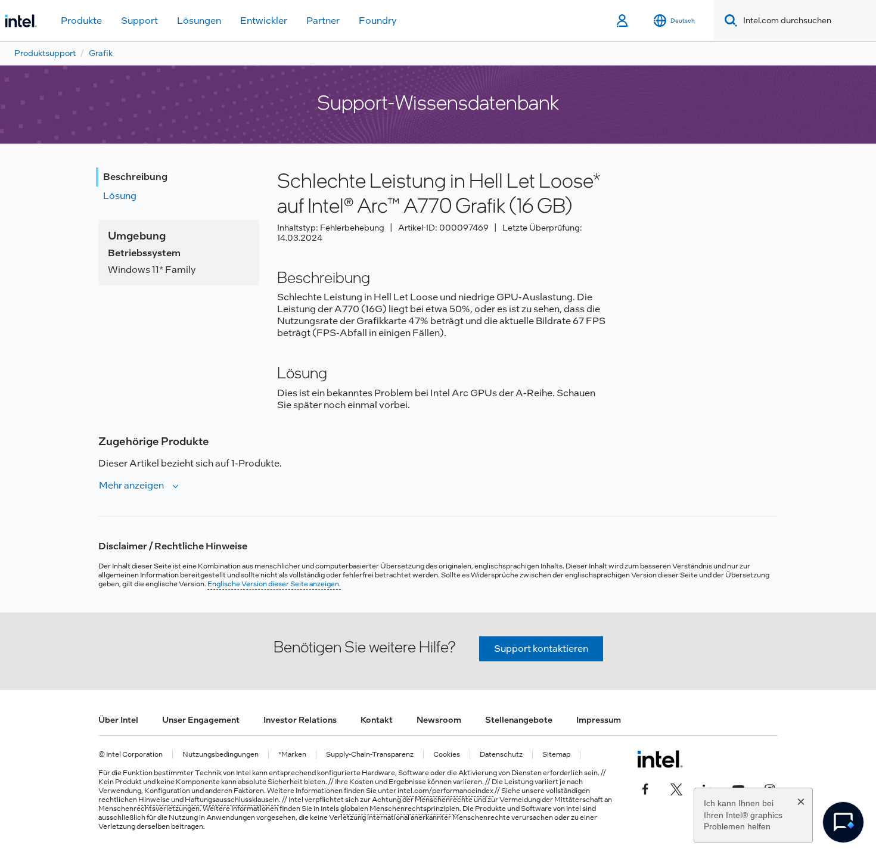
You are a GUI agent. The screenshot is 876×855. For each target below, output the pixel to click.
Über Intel (118, 719)
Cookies (446, 754)
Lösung (119, 195)
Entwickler (263, 20)
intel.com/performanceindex (445, 790)
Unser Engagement (201, 719)
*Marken (292, 754)
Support (139, 20)
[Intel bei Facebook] (645, 787)
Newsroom (439, 719)
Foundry (378, 20)
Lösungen (199, 20)
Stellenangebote (518, 719)
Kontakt (377, 719)
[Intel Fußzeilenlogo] (660, 759)
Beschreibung (135, 176)
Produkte (81, 20)
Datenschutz (501, 754)
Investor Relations (300, 719)
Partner (323, 20)
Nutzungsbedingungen (220, 754)
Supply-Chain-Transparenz (370, 754)
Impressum (598, 719)
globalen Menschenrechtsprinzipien (399, 808)
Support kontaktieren (541, 648)
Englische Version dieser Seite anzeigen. (274, 584)
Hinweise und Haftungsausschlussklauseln (208, 799)
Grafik (101, 53)
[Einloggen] (623, 21)
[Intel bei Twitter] (676, 787)
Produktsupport (45, 53)
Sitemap (556, 754)
